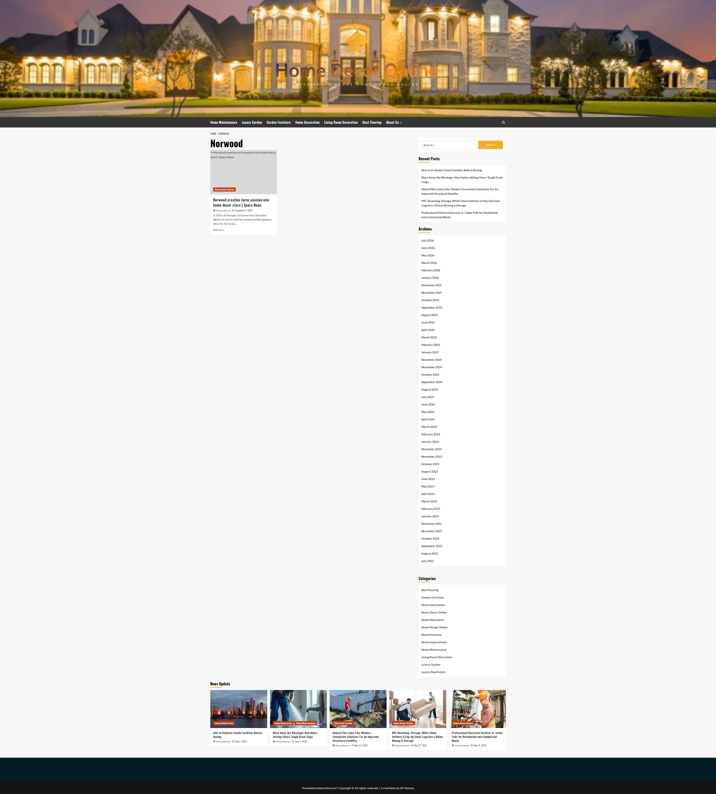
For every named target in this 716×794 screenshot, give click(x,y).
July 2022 (427, 561)
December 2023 (431, 449)
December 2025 (431, 285)
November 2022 (431, 531)
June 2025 (428, 322)
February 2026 (430, 270)
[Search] (503, 122)
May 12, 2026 (480, 745)
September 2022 (431, 546)
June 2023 (428, 479)
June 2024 (428, 404)
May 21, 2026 (420, 745)
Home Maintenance (223, 122)
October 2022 (430, 538)
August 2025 (429, 315)
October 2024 (430, 374)
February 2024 (430, 434)
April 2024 (428, 419)
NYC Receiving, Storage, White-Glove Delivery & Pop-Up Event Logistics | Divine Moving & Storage (460, 203)
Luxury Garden (252, 122)
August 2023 (429, 471)
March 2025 (429, 337)
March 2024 (429, 426)
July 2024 (427, 397)
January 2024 (430, 441)
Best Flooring (371, 122)
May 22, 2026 (361, 745)
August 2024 (429, 389)
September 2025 (431, 307)
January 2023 (430, 516)
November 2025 (431, 292)
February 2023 (430, 508)
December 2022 (431, 523)
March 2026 (429, 262)
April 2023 (428, 493)
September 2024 (431, 382)
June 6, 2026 (301, 741)
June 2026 (428, 248)
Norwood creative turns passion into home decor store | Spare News (241, 202)
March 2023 (429, 501)
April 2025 (428, 330)
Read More (218, 229)
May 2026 (427, 255)
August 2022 (429, 553)
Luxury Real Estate (433, 672)
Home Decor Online (224, 189)
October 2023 (430, 464)
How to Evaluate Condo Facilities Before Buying (451, 170)
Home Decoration (307, 122)
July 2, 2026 (241, 741)
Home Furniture (431, 634)
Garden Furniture (279, 122)
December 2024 (431, 359)
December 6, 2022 (244, 210)
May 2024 (427, 411)
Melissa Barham (223, 210)
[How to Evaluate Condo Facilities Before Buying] (238, 709)
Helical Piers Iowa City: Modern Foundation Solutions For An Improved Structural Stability (459, 191)
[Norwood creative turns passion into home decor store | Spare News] (243, 172)
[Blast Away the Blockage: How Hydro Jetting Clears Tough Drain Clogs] (298, 709)
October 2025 (430, 300)
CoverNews (388, 788)
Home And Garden (433, 605)
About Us (392, 122)
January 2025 (430, 352)
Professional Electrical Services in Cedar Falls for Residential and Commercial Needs (459, 215)
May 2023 (427, 486)
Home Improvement (434, 642)
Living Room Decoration (341, 122)
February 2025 (430, 344)
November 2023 (431, 456)
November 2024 (431, 367)
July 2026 (427, 240)
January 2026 (430, 277)
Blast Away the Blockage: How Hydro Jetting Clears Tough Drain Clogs (462, 180)
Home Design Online (434, 627)
